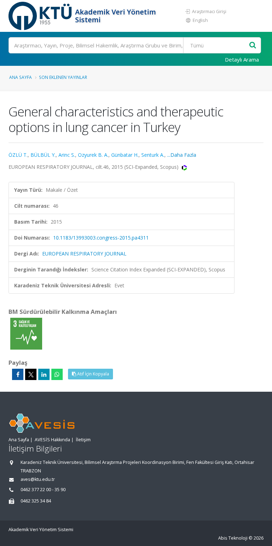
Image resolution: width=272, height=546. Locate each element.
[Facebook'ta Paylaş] (17, 374)
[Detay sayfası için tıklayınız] (26, 333)
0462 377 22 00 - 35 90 (43, 490)
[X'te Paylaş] (30, 374)
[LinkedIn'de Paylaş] (44, 374)
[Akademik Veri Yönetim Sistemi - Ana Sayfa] (40, 16)
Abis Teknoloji (233, 538)
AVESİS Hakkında (52, 440)
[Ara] (253, 45)
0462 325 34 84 (36, 501)
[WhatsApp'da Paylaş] (57, 374)
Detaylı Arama (242, 59)
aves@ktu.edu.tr (38, 479)
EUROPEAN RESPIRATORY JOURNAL (84, 253)
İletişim (83, 440)
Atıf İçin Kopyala (92, 374)
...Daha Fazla (181, 154)
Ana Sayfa (20, 77)
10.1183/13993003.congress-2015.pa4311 (101, 237)
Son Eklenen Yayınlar (63, 77)
